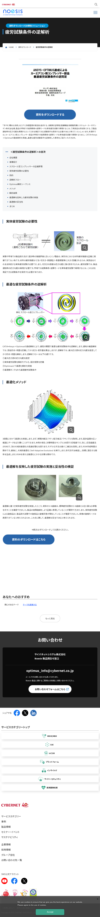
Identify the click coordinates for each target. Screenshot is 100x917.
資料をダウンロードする (50, 114)
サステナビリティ (9, 837)
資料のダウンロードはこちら (28, 539)
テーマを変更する (30, 604)
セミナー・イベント (10, 832)
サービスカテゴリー (11, 816)
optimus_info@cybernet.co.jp (50, 670)
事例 (3, 821)
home (11, 47)
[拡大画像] (84, 247)
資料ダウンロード (24, 47)
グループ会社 (8, 854)
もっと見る (50, 618)
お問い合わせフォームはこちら (50, 689)
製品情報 (6, 826)
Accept (50, 912)
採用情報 (6, 849)
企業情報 (6, 844)
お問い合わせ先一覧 (11, 860)
